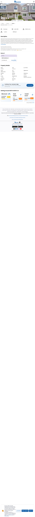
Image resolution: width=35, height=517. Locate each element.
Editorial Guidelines (25, 111)
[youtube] (21, 128)
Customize (19, 510)
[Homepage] (17, 2)
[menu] (1, 2)
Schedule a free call (19, 124)
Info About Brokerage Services (13, 115)
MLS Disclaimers (19, 111)
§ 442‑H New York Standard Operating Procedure (17, 117)
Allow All (30, 510)
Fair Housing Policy (14, 110)
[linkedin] (15, 128)
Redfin (33, 102)
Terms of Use (4, 110)
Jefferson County (3, 71)
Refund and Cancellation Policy (11, 111)
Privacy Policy (9, 110)
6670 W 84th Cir (5, 58)
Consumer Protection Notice (23, 115)
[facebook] (17, 128)
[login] (33, 1)
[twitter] (14, 128)
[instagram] (19, 128)
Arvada (13, 71)
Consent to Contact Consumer (28, 110)
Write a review (13, 60)
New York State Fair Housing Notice (17, 119)
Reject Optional (25, 510)
